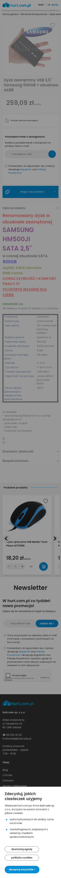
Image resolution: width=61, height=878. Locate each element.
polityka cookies (21, 857)
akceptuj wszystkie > (22, 869)
